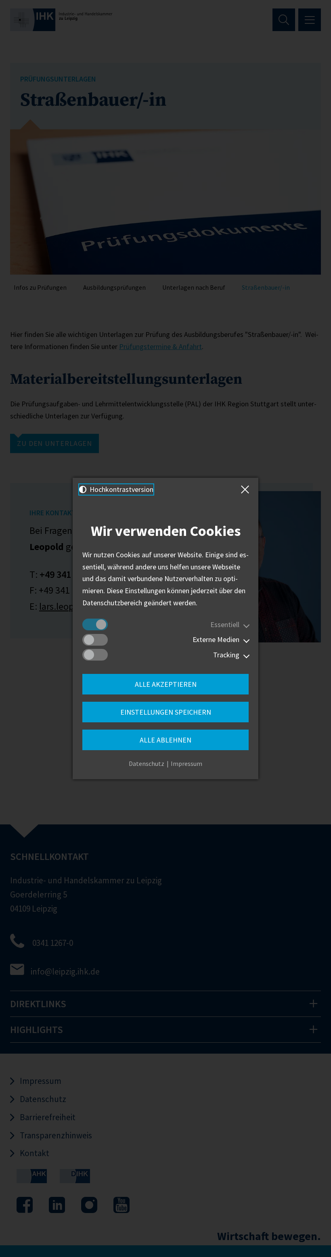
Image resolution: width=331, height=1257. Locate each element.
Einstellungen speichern (165, 712)
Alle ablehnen (165, 740)
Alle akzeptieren (166, 684)
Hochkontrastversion (120, 489)
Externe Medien (216, 639)
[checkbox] (95, 624)
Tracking (226, 654)
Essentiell (224, 624)
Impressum (186, 763)
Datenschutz (146, 763)
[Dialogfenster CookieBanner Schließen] (246, 489)
